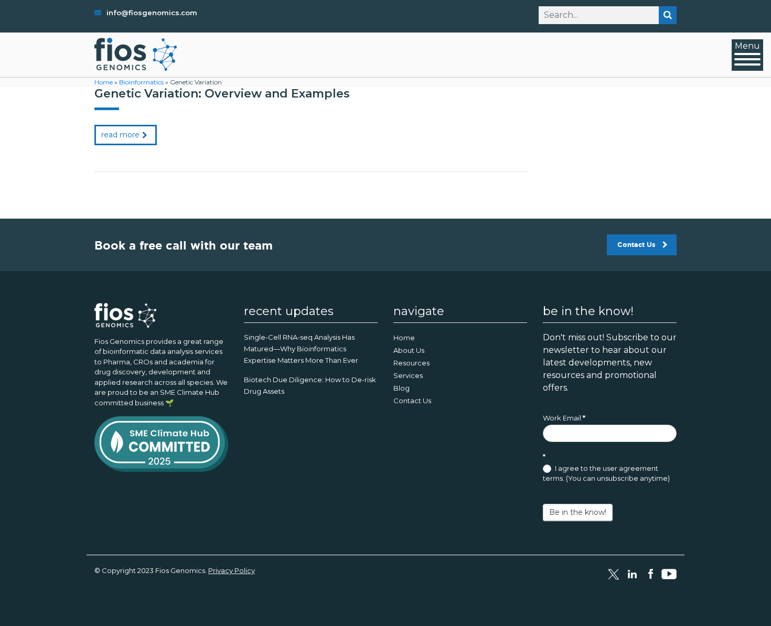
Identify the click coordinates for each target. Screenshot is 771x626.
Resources (411, 363)
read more (120, 134)
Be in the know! (577, 512)
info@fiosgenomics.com (151, 12)
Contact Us (636, 245)
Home (103, 82)
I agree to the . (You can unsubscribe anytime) (606, 473)
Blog (401, 388)
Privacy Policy (231, 570)
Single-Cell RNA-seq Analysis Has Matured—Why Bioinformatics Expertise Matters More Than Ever (301, 348)
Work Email (564, 418)
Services (408, 375)
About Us (408, 350)
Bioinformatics (141, 82)
